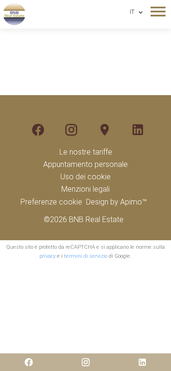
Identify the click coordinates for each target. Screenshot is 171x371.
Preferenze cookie (51, 201)
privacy (47, 256)
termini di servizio (85, 256)
